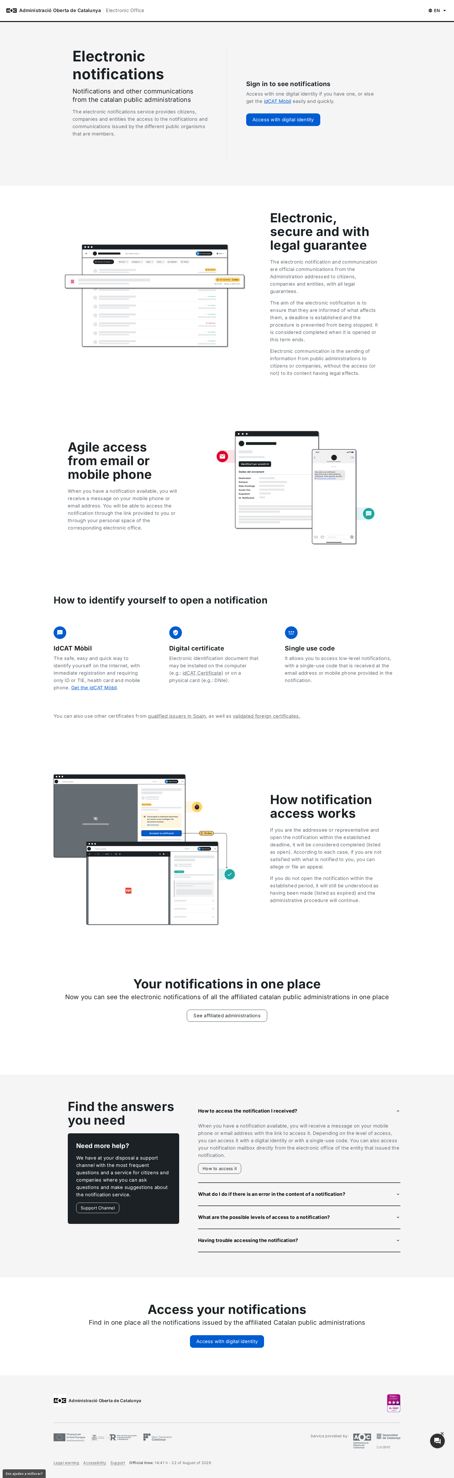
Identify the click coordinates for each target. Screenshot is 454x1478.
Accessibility (94, 1462)
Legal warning (66, 1462)
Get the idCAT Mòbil (94, 687)
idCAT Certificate (202, 673)
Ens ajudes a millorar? (24, 1473)
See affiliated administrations (227, 1015)
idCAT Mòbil (277, 101)
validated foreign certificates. (266, 716)
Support (117, 1462)
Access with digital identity (283, 119)
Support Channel (98, 1207)
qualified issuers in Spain (177, 716)
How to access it (222, 1170)
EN (437, 10)
